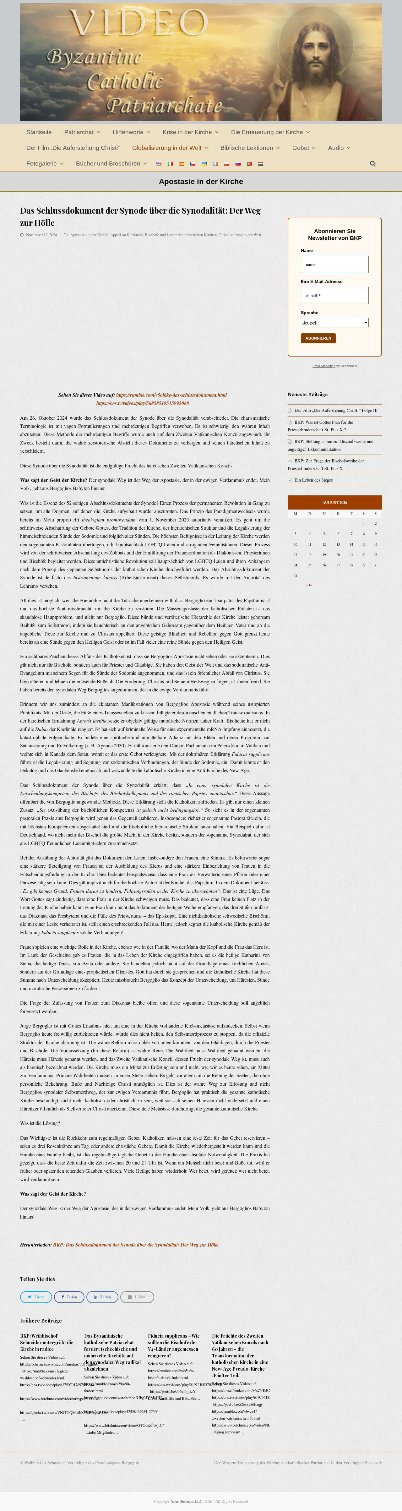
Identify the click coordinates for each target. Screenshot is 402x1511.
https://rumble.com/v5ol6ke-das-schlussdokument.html (171, 394)
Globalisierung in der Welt (240, 234)
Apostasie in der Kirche (89, 234)
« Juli (309, 585)
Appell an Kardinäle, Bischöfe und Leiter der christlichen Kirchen (163, 234)
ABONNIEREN (318, 338)
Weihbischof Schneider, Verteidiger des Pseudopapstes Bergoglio (81, 1462)
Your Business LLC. (187, 1501)
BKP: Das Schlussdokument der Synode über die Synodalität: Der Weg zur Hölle (136, 1244)
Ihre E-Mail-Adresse (322, 281)
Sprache (309, 312)
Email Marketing (323, 366)
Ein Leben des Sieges (314, 480)
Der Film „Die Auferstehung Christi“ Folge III (336, 410)
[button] (36, 1297)
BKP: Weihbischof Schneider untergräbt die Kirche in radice (46, 1342)
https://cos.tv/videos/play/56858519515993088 (142, 403)
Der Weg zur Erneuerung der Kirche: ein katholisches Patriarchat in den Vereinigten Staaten (296, 1462)
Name (307, 250)
